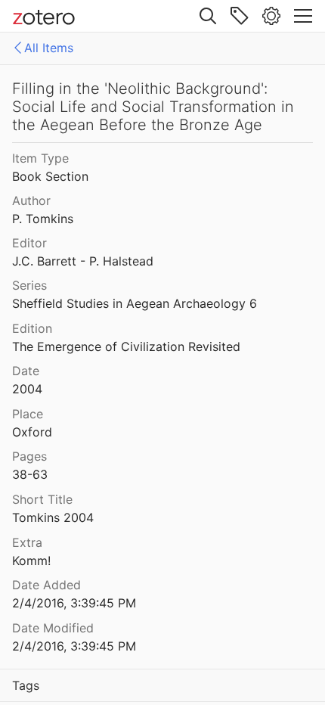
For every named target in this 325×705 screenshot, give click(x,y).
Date (25, 370)
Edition (32, 328)
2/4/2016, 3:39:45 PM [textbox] (74, 602)
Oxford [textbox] (32, 431)
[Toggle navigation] (303, 16)
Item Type (40, 158)
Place (27, 413)
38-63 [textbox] (30, 474)
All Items (48, 47)
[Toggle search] (208, 16)
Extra (27, 542)
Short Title (42, 499)
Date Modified (53, 627)
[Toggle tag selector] (239, 16)
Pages (29, 456)
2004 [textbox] (27, 388)
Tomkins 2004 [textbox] (53, 517)
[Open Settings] (271, 16)
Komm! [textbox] (31, 560)
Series (29, 285)
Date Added (46, 584)
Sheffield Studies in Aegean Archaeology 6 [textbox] (134, 303)
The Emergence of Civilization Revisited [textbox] (126, 346)
